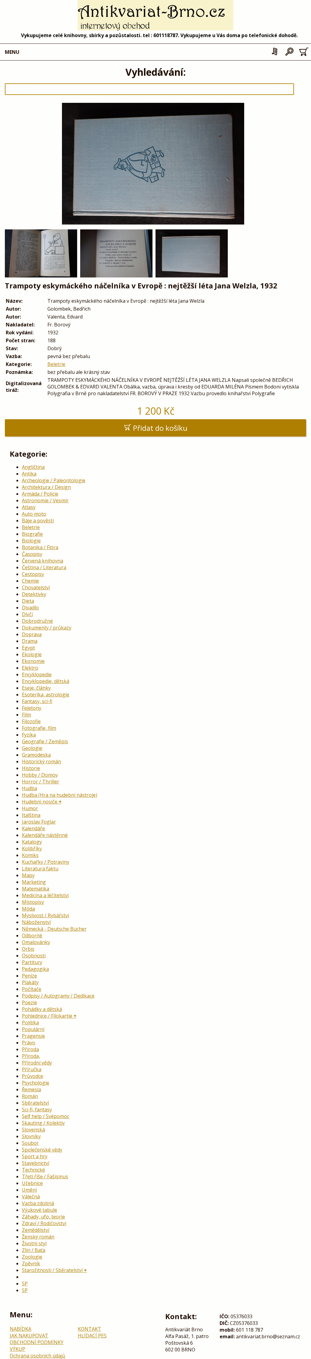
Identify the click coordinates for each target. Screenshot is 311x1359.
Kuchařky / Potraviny (45, 862)
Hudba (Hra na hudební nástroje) (59, 795)
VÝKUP (17, 1349)
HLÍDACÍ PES (92, 1335)
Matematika (35, 888)
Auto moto (34, 513)
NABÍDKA (20, 1329)
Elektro (30, 667)
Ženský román (38, 1236)
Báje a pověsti (38, 520)
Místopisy (33, 902)
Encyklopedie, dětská (45, 681)
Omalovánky (36, 942)
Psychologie (35, 1082)
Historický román (41, 761)
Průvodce (32, 1076)
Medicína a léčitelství (45, 895)
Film (26, 714)
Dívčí (27, 614)
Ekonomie (33, 661)
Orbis (28, 949)
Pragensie (33, 1036)
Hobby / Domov (40, 775)
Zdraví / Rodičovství (44, 1223)
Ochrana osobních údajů (37, 1355)
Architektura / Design (46, 487)
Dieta (28, 601)
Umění (29, 1190)
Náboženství (36, 922)
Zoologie (32, 1256)
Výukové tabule (39, 1210)
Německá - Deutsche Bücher (54, 928)
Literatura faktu (40, 868)
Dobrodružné (37, 621)
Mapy (28, 875)
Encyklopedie (37, 674)
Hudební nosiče (39, 801)
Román (30, 1096)
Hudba (29, 788)
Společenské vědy (42, 1149)
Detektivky (34, 594)
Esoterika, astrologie (45, 694)
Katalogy (32, 841)
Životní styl (34, 1243)
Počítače (31, 989)
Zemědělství (35, 1230)
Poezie (29, 1002)
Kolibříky (32, 848)
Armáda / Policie (40, 493)
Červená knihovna (42, 560)
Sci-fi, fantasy (37, 1109)
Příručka (31, 1069)
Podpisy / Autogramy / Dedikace (58, 995)
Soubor (30, 1143)
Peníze (29, 975)
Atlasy (29, 507)
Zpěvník (31, 1263)
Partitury (32, 962)
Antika (29, 473)
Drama (29, 641)
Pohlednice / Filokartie (47, 1015)
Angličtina (33, 467)
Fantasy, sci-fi (37, 701)
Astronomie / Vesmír (45, 500)
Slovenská (33, 1129)
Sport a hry (34, 1156)
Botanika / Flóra (40, 547)
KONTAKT (89, 1329)
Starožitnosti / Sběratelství (52, 1270)
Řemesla (31, 1089)
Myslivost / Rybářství (45, 915)
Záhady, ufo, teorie (43, 1216)
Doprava (32, 634)
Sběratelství (35, 1102)
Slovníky (31, 1136)
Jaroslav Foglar (39, 821)
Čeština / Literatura (44, 567)
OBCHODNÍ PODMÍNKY (36, 1342)
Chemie (30, 580)
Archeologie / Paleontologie (53, 480)
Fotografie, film (39, 728)
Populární (33, 1029)
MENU (12, 52)
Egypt (28, 647)
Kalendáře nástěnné (45, 835)
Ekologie (32, 654)
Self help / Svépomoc (45, 1116)
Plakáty (30, 982)
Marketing (34, 882)
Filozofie (31, 721)
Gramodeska (36, 754)
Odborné (32, 935)
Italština (31, 815)
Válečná (31, 1196)
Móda (28, 908)
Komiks (30, 855)
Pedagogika (35, 969)
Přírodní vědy (37, 1062)
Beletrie (56, 364)
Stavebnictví (35, 1163)
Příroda (30, 1049)
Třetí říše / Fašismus (45, 1176)
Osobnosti (34, 955)
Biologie (31, 540)
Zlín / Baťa (33, 1250)
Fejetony (31, 708)
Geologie (32, 748)
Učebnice (32, 1183)
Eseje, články (36, 688)
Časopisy (32, 554)
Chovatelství (36, 587)
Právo (28, 1042)
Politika (30, 1022)
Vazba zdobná (38, 1203)
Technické (33, 1169)
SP (25, 1283)
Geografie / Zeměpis (45, 741)
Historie (31, 768)
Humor (30, 808)
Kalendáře (33, 828)
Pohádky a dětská (42, 1009)
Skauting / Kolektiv (43, 1123)
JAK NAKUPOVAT (29, 1335)
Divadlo (30, 607)
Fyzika (29, 734)
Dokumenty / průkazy (46, 627)
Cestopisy (33, 574)
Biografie (32, 534)
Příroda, (31, 1056)
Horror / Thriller (40, 781)
